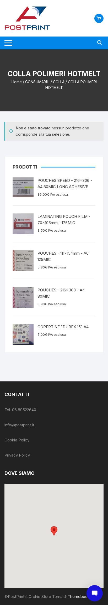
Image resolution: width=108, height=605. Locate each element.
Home (17, 82)
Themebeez (79, 596)
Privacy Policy (17, 455)
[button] (54, 531)
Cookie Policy (16, 440)
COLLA (58, 82)
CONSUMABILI (37, 82)
